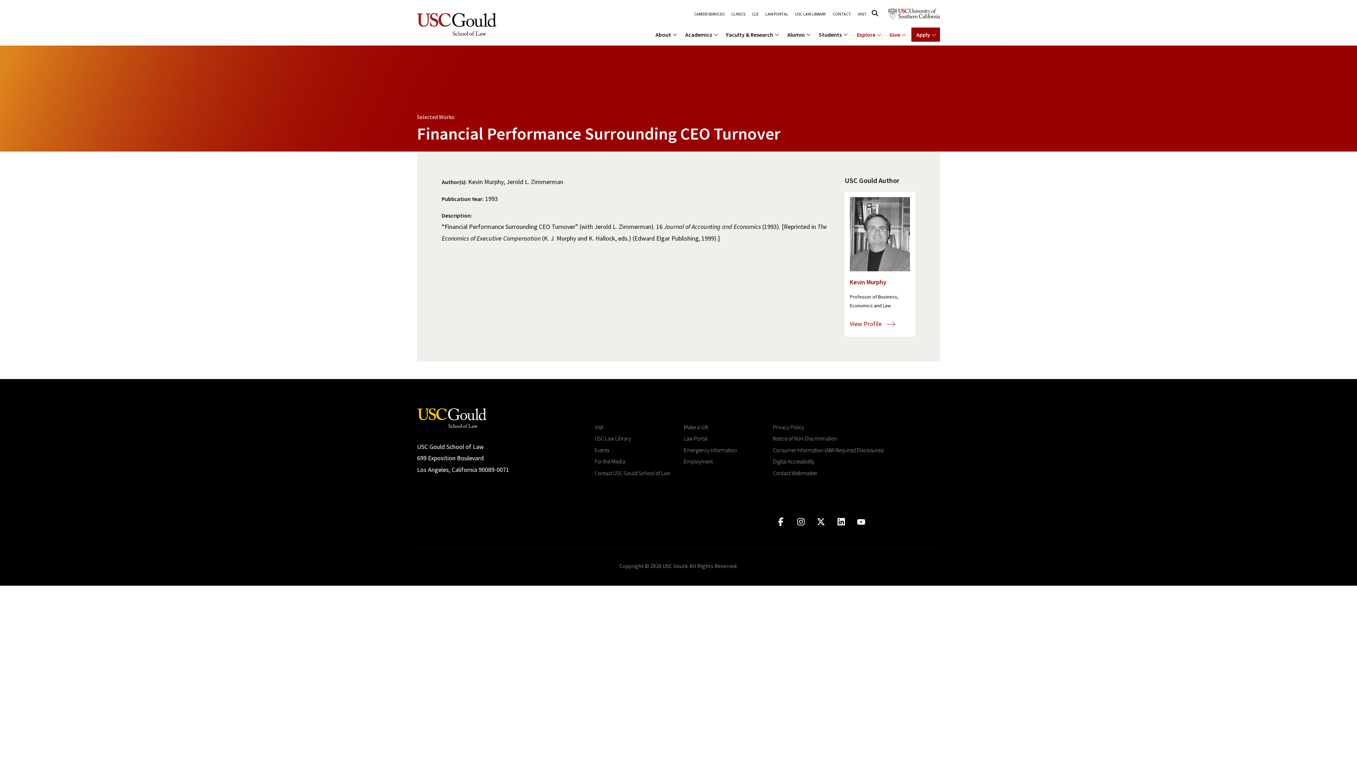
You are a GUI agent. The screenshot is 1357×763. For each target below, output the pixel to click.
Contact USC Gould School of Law (632, 473)
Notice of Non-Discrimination (805, 438)
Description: (457, 215)
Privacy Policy (788, 427)
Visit (862, 14)
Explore (866, 34)
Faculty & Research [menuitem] (749, 34)
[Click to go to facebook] (781, 522)
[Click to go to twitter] (821, 522)
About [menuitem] (663, 34)
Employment (698, 461)
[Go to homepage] (452, 417)
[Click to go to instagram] (801, 522)
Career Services (709, 14)
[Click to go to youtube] (861, 522)
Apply (923, 34)
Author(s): (454, 181)
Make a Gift (696, 427)
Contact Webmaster (795, 473)
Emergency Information (710, 450)
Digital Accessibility (794, 461)
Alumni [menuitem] (796, 34)
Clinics (738, 14)
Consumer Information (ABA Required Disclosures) (828, 450)
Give (894, 34)
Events (602, 450)
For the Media (610, 461)
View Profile (866, 324)
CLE (755, 14)
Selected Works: (436, 116)
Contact (842, 14)
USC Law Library (810, 14)
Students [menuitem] (830, 34)
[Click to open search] (875, 13)
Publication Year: (463, 198)
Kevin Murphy (868, 282)
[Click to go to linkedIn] (841, 522)
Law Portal (776, 14)
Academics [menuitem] (698, 34)
